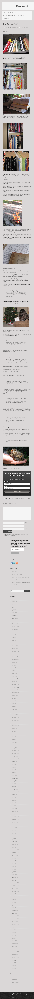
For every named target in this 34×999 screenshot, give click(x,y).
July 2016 (14, 797)
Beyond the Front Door (10, 15)
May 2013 (14, 902)
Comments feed (15, 982)
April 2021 (14, 640)
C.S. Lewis (16, 498)
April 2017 (14, 772)
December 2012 (15, 916)
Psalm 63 (8, 357)
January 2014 (14, 880)
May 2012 (14, 935)
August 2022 (15, 601)
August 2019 (14, 695)
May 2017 (14, 770)
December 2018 (15, 717)
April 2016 (14, 805)
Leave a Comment (24, 27)
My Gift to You (22, 15)
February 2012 (15, 943)
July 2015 (14, 830)
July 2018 (14, 731)
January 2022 (15, 618)
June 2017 (14, 767)
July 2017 (14, 764)
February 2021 (15, 645)
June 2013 (14, 899)
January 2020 (15, 681)
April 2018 (14, 739)
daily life (20, 498)
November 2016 (15, 786)
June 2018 (14, 734)
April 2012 (14, 938)
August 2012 (14, 927)
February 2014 (15, 877)
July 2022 (14, 604)
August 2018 (14, 728)
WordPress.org (15, 985)
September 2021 (15, 626)
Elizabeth (16, 27)
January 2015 (14, 847)
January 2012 (14, 946)
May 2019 (14, 703)
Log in (13, 976)
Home (4, 12)
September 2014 (15, 858)
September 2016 (15, 792)
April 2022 (14, 610)
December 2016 (15, 783)
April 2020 (14, 673)
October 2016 (15, 789)
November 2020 (15, 654)
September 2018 (15, 725)
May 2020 (14, 670)
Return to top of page (17, 993)
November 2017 (15, 753)
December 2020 (15, 651)
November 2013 (15, 885)
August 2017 (14, 761)
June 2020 (14, 667)
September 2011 (15, 957)
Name (26, 522)
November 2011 (15, 952)
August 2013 (14, 894)
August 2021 (14, 629)
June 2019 (14, 701)
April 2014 (14, 872)
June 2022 (14, 607)
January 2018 (14, 747)
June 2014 (14, 866)
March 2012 (14, 940)
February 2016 (15, 811)
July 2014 (14, 863)
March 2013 (14, 907)
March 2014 (14, 874)
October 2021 (15, 623)
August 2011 (14, 960)
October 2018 (15, 723)
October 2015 (15, 822)
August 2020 (15, 662)
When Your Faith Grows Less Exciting (20, 577)
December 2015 (15, 816)
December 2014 (15, 849)
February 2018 (15, 745)
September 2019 (15, 692)
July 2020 (14, 665)
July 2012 (14, 929)
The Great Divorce (14, 500)
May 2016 (14, 803)
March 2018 (14, 742)
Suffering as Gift (15, 571)
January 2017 (14, 781)
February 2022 (15, 615)
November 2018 (15, 720)
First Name (7, 481)
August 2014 (14, 861)
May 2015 (14, 836)
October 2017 (15, 756)
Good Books (6, 18)
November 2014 (15, 852)
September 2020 (15, 659)
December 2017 (15, 750)
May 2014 (14, 869)
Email (5, 486)
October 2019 (15, 690)
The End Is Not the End (17, 574)
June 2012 (14, 932)
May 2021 (14, 637)
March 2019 (14, 709)
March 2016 (14, 808)
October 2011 (15, 954)
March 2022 (14, 612)
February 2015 (15, 844)
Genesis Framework (19, 994)
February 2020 (15, 679)
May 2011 (14, 968)
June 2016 (14, 800)
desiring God (24, 498)
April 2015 (14, 838)
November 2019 (15, 687)
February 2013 (15, 910)
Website (27, 529)
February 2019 (15, 712)
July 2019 (14, 698)
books (12, 498)
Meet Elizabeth (12, 12)
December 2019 (15, 684)
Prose (13, 994)
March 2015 (14, 841)
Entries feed (14, 979)
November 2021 (15, 621)
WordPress (26, 994)
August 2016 (14, 794)
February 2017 (15, 778)
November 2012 (15, 918)
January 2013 (14, 913)
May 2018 (14, 736)
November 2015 (15, 819)
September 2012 (15, 924)
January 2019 (14, 714)
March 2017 (14, 775)
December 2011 (15, 949)
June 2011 (14, 965)
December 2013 (15, 883)
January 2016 (14, 814)
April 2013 (14, 905)
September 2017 (15, 758)
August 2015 (14, 827)
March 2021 (14, 643)
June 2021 (14, 634)
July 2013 (14, 896)
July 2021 (14, 632)
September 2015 (15, 825)
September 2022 (15, 599)
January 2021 (14, 648)
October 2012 (15, 921)
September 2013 (15, 891)
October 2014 (15, 855)
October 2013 (15, 888)
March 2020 (14, 676)
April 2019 (14, 706)
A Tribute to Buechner (17, 579)
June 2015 (14, 833)
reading (8, 500)
